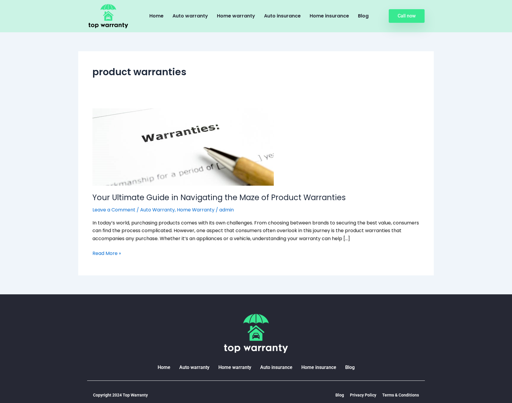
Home (156, 15)
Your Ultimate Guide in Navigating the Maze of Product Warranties (219, 197)
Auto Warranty (157, 209)
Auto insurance (282, 15)
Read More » (106, 253)
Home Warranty (196, 209)
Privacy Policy (363, 395)
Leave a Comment (113, 209)
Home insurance (329, 15)
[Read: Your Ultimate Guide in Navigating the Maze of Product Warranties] (183, 146)
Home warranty (236, 15)
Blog (363, 15)
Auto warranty (190, 15)
